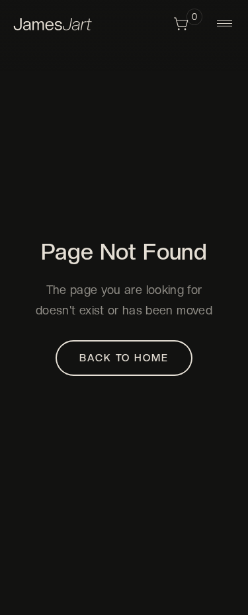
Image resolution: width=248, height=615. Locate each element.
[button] (188, 24)
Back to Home (123, 358)
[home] (53, 23)
